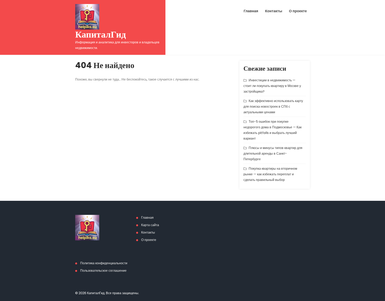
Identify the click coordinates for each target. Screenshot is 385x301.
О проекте (298, 11)
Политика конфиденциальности (103, 263)
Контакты (273, 11)
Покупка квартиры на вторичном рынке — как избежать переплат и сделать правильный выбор (270, 174)
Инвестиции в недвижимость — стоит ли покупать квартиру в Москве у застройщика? (272, 86)
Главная (251, 11)
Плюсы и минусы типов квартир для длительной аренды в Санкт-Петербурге (272, 153)
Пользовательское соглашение (103, 270)
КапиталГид (100, 34)
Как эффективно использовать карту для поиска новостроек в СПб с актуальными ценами (273, 106)
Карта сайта (150, 225)
